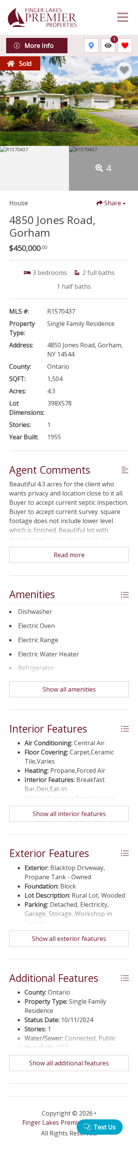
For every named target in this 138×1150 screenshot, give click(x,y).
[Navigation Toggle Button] (122, 17)
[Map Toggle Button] (91, 45)
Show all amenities (69, 689)
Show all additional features (69, 1063)
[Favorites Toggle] (125, 45)
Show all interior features (69, 814)
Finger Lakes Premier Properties (69, 1122)
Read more (69, 555)
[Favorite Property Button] (124, 70)
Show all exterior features (69, 938)
